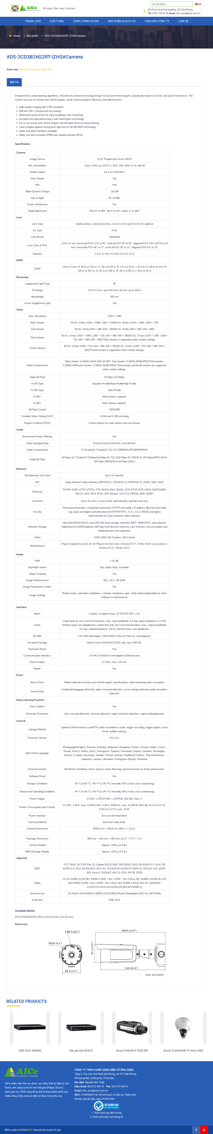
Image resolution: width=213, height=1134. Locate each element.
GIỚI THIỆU (57, 21)
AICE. (30, 1130)
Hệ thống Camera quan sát (35, 69)
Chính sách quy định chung (108, 1112)
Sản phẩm (32, 35)
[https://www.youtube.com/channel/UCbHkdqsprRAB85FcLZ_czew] (204, 1130)
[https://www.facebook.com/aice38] (196, 1130)
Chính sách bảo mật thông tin (108, 1117)
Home (16, 35)
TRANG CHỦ (33, 21)
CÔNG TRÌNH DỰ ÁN (86, 21)
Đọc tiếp (30, 1057)
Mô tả (14, 82)
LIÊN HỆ (183, 21)
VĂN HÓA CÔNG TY (157, 21)
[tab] (14, 82)
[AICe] (24, 8)
